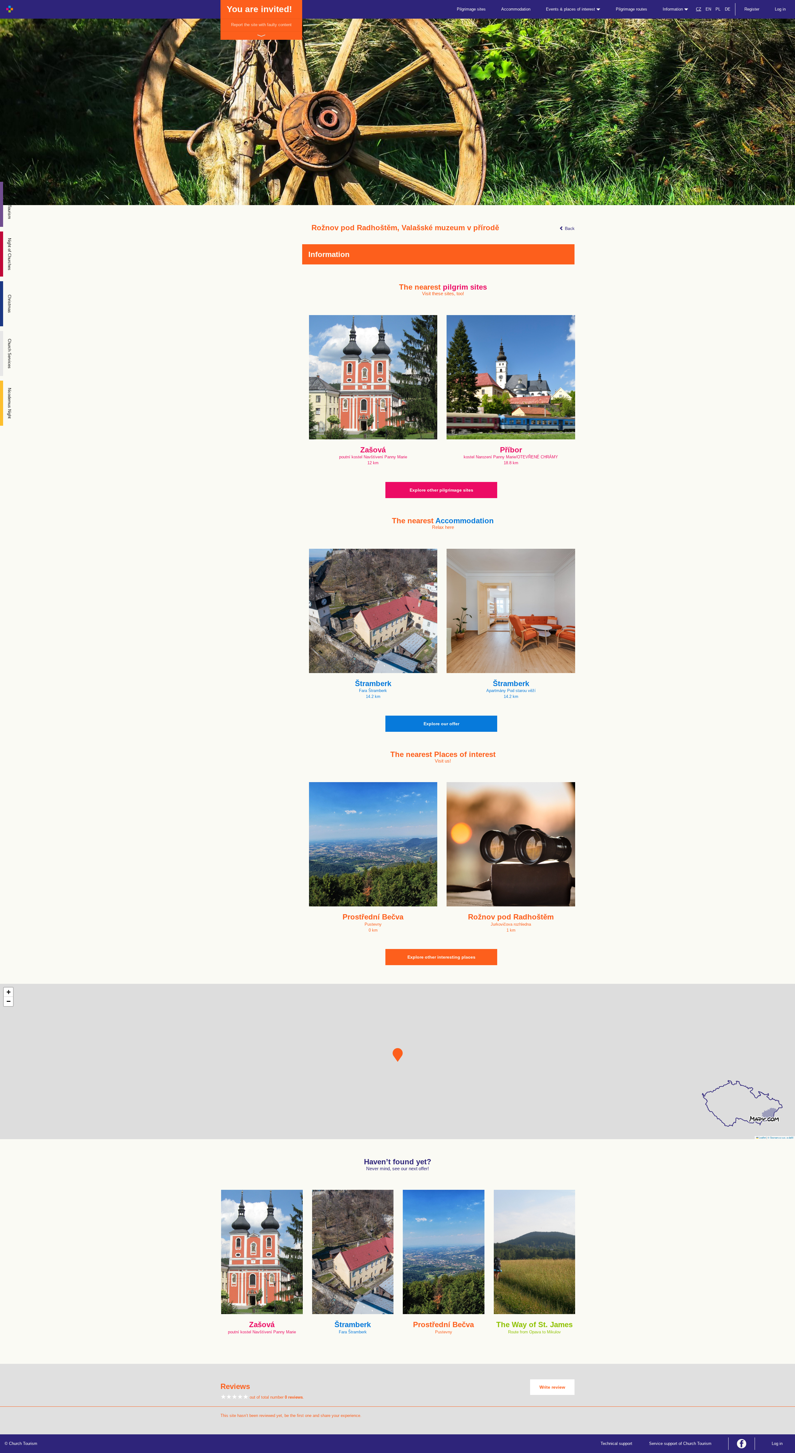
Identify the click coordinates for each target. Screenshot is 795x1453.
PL (718, 9)
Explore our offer (441, 723)
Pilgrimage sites (471, 9)
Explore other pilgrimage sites (441, 490)
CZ (698, 9)
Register (751, 9)
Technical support (616, 1443)
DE (727, 9)
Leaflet (762, 1137)
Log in (780, 9)
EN (708, 9)
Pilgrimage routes (631, 9)
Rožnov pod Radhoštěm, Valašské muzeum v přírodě (405, 228)
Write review (552, 1387)
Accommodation (515, 9)
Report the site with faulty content (261, 24)
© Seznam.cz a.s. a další (780, 1137)
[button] (398, 1055)
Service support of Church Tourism (680, 1443)
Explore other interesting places (441, 957)
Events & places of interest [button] (571, 9)
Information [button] (673, 9)
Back (569, 228)
